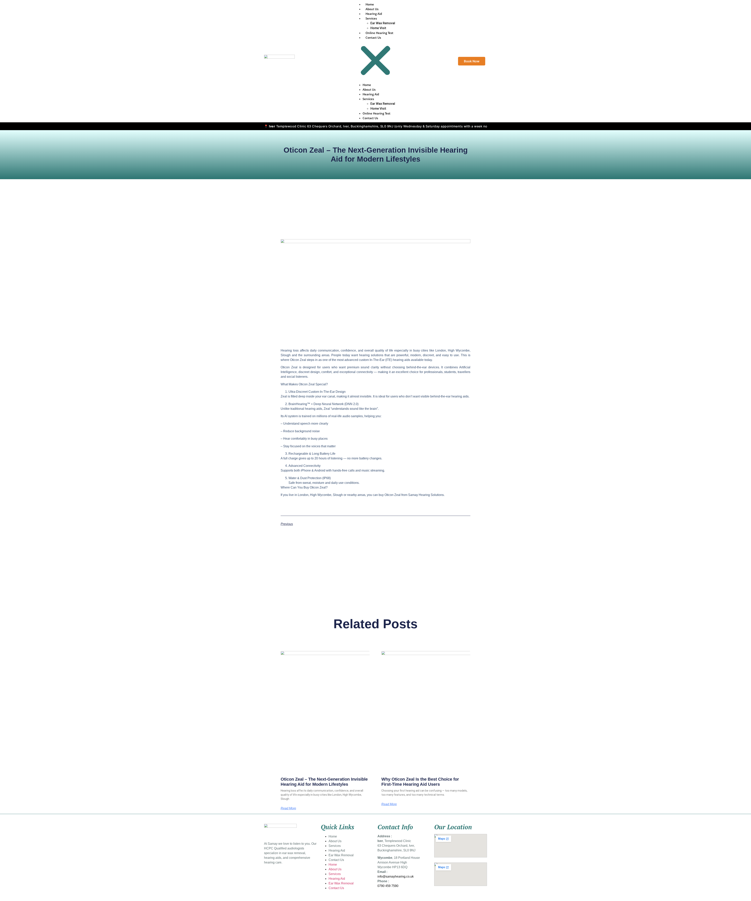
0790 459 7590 (387, 886)
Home (370, 4)
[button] (375, 61)
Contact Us (373, 37)
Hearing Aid (374, 14)
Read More (288, 808)
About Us (372, 9)
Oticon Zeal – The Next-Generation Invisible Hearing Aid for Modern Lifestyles (324, 782)
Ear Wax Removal (382, 23)
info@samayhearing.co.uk (395, 876)
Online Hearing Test (379, 33)
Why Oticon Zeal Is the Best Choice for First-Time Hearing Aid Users (420, 782)
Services (371, 18)
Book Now (471, 61)
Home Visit (378, 28)
